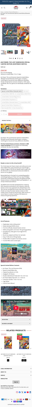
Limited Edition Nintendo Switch (10, 102)
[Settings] (26, 7)
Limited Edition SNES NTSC (23, 94)
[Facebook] (20, 392)
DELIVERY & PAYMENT (7, 323)
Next (30, 32)
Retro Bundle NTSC (6, 108)
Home (2, 12)
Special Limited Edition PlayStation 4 (11, 105)
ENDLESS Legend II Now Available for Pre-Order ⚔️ (16, 2)
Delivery (4, 110)
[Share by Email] (22, 58)
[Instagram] (17, 392)
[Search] (4, 7)
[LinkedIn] (30, 392)
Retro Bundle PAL (17, 108)
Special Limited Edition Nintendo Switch (12, 91)
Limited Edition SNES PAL (8, 94)
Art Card (26, 91)
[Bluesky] (25, 392)
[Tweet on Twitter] (15, 58)
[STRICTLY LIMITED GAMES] (16, 7)
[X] (22, 392)
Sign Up (16, 382)
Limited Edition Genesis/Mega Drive (11, 96)
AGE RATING (5, 319)
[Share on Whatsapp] (19, 58)
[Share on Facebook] (13, 58)
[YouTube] (28, 392)
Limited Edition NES (25, 102)
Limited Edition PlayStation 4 (9, 99)
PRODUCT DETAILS (6, 120)
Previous (2, 32)
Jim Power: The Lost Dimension (11, 12)
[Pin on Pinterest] (17, 58)
